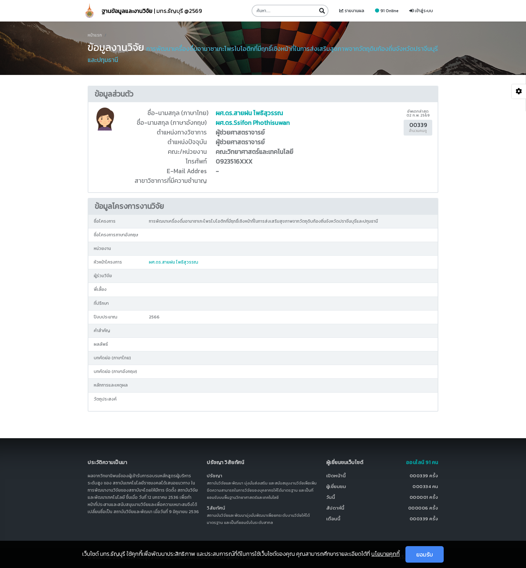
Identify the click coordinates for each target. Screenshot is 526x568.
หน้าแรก (95, 35)
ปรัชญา (215, 475)
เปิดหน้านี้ (336, 475)
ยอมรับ (424, 554)
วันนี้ (330, 497)
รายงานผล (354, 11)
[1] (321, 11)
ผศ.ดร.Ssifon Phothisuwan (253, 122)
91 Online (389, 11)
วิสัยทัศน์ (216, 508)
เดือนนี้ (333, 518)
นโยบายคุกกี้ (385, 553)
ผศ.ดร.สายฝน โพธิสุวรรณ (249, 113)
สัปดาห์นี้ (335, 508)
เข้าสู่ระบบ (423, 11)
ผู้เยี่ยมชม (336, 486)
